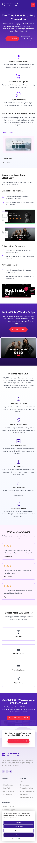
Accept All (19, 822)
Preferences (18, 831)
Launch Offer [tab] (7, 158)
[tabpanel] (18, 145)
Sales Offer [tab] (6, 163)
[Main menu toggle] (33, 5)
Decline (18, 835)
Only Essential (19, 826)
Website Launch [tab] (8, 133)
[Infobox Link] (18, 634)
